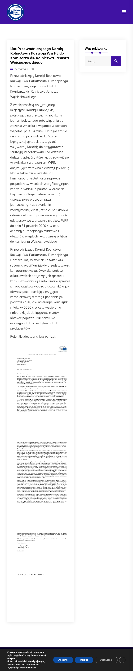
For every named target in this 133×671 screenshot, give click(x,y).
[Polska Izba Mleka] (16, 12)
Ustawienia (106, 659)
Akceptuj (63, 659)
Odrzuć (84, 659)
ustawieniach (29, 667)
